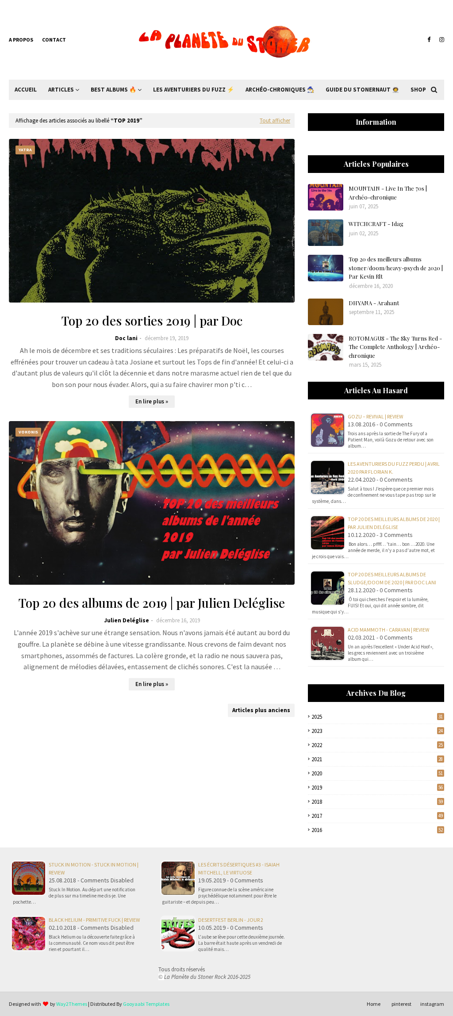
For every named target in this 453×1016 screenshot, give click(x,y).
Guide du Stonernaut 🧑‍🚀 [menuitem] (362, 89)
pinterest (401, 1004)
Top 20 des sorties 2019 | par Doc (151, 320)
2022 (377, 745)
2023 (377, 731)
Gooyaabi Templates (146, 1004)
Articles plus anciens (261, 710)
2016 (377, 830)
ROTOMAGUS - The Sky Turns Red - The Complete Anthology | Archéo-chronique (395, 346)
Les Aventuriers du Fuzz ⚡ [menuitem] (193, 89)
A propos (21, 39)
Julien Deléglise (126, 620)
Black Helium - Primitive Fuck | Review (94, 919)
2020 (377, 773)
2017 (377, 816)
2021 (377, 759)
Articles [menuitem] (61, 89)
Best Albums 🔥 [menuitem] (113, 89)
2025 (377, 717)
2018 (377, 801)
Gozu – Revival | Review (375, 416)
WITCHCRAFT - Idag (376, 223)
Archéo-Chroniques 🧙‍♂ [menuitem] (280, 89)
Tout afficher (275, 120)
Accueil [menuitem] (26, 89)
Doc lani (126, 338)
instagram (432, 1004)
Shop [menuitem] (418, 89)
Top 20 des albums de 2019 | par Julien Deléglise (152, 602)
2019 (377, 787)
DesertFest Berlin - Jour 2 (230, 919)
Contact (54, 39)
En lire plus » (151, 401)
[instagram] (440, 39)
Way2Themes (71, 1004)
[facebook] (429, 39)
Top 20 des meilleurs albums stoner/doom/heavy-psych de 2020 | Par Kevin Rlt (396, 267)
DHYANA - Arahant (374, 303)
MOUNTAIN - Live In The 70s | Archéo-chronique (388, 192)
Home (373, 1004)
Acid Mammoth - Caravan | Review (388, 629)
